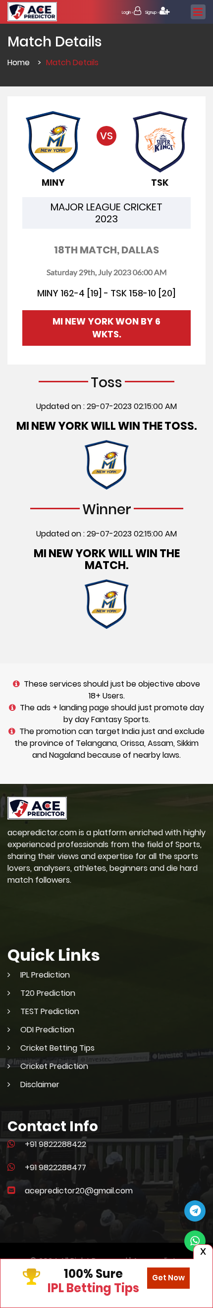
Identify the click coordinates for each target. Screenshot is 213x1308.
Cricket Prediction (54, 1066)
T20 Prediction (47, 993)
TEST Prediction (49, 1011)
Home (18, 62)
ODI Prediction (47, 1029)
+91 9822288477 (55, 1167)
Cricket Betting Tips (57, 1048)
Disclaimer (39, 1084)
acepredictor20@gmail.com (79, 1190)
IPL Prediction (45, 975)
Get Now (168, 1277)
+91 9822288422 (55, 1144)
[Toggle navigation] (198, 11)
